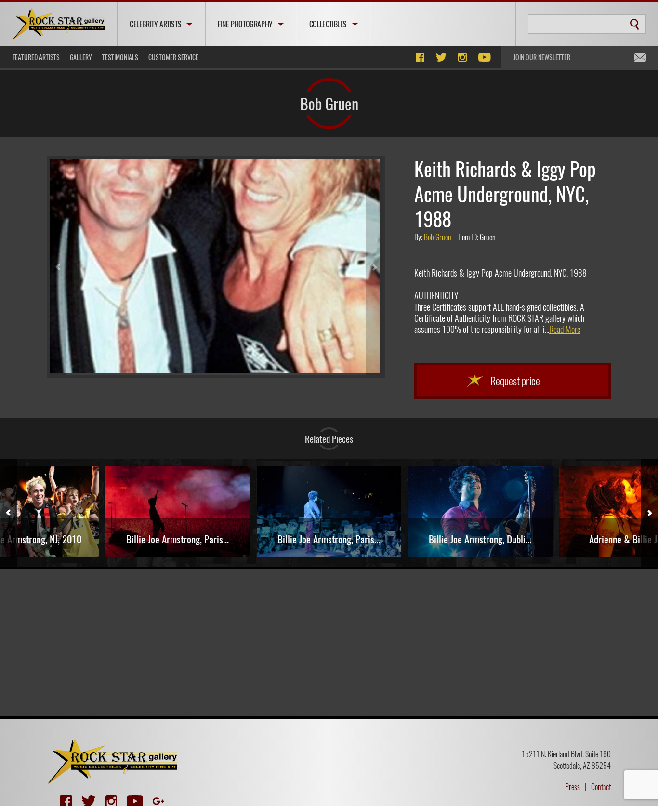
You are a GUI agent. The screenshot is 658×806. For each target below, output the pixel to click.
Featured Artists (36, 57)
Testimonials (120, 57)
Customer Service (173, 57)
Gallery (81, 57)
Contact (601, 787)
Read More (564, 329)
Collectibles (328, 24)
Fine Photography (245, 24)
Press (572, 787)
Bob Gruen (329, 103)
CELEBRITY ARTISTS (155, 24)
